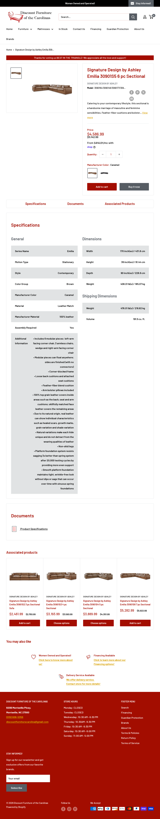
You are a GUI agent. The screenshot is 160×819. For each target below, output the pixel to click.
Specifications (35, 204)
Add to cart (102, 186)
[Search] (133, 16)
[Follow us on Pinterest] (75, 809)
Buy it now (134, 186)
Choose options (61, 623)
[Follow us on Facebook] (63, 809)
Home (9, 28)
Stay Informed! (143, 3)
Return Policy (128, 737)
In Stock (63, 28)
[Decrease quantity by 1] (102, 154)
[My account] (144, 17)
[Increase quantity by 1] (119, 154)
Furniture (23, 28)
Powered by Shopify (16, 807)
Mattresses (44, 28)
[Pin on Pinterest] (137, 92)
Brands (10, 38)
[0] (151, 17)
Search (125, 707)
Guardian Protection (118, 28)
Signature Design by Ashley (102, 83)
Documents (75, 204)
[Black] (104, 173)
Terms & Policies (130, 732)
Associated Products (120, 204)
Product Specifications (34, 529)
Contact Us (79, 28)
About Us (139, 28)
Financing (95, 28)
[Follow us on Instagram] (69, 809)
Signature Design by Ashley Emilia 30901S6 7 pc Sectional (135, 602)
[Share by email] (131, 98)
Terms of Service (130, 743)
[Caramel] (92, 173)
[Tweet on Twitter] (143, 92)
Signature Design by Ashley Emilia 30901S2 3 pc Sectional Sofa (24, 604)
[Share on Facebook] (131, 92)
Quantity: (92, 154)
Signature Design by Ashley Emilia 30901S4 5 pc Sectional (97, 604)
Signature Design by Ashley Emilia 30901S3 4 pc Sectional (60, 604)
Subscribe (16, 787)
